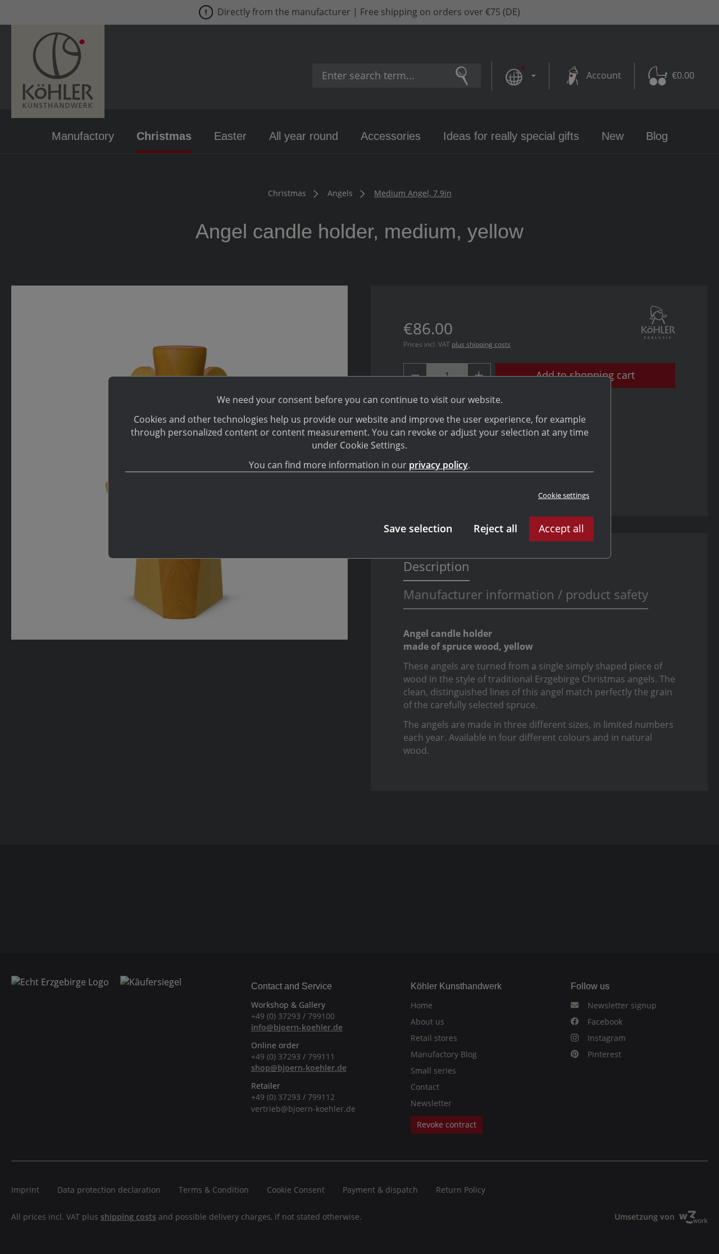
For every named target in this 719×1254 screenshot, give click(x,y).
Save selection (418, 528)
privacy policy (438, 465)
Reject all (495, 528)
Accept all (561, 528)
